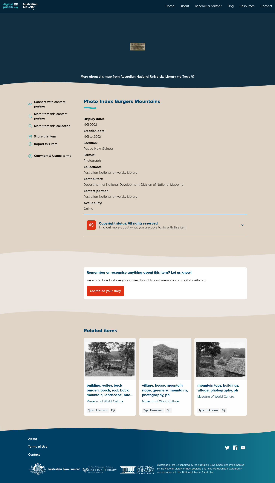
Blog (230, 6)
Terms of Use (37, 447)
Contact (266, 6)
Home (170, 6)
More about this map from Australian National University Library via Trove (136, 77)
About (185, 6)
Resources (247, 6)
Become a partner (208, 6)
